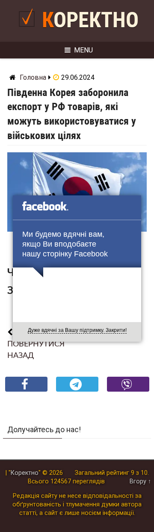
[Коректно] (29, 30)
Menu (83, 50)
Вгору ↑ (140, 481)
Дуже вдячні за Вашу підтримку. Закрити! (77, 330)
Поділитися (26, 391)
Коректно (90, 20)
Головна (33, 77)
